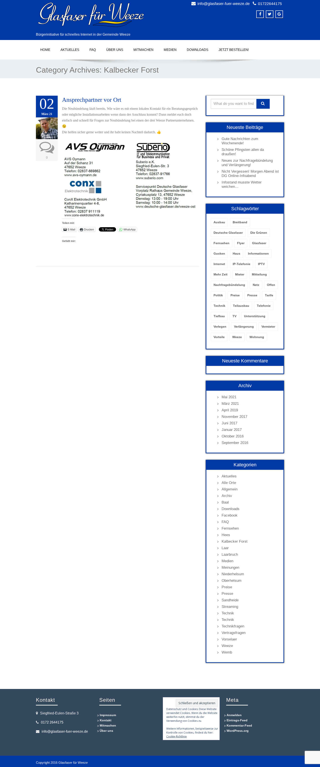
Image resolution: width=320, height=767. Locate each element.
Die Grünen (258, 232)
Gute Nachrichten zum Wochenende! (240, 141)
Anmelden (234, 715)
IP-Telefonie (241, 264)
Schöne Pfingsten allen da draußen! (243, 152)
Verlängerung (244, 326)
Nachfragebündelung (229, 285)
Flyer (240, 243)
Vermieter (268, 326)
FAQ (92, 50)
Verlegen (220, 326)
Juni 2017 (229, 423)
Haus (236, 253)
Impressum (108, 715)
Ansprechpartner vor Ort (91, 99)
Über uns (114, 50)
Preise (235, 295)
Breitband (240, 222)
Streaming (230, 607)
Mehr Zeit (220, 274)
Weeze (237, 337)
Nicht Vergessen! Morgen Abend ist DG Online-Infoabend (250, 173)
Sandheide (230, 600)
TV (234, 316)
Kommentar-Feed (239, 725)
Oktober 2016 (233, 436)
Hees (226, 535)
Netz (256, 285)
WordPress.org (238, 730)
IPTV (261, 264)
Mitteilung (259, 274)
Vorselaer (229, 639)
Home (45, 50)
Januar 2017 (232, 430)
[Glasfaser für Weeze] (96, 15)
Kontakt (105, 720)
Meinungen (230, 567)
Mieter (239, 274)
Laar (225, 548)
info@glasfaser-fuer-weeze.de (223, 4)
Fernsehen (221, 243)
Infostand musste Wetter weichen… (242, 184)
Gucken (219, 253)
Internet (219, 264)
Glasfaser (259, 243)
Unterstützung (254, 316)
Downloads (197, 50)
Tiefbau (219, 316)
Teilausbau (241, 305)
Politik (218, 295)
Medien (170, 50)
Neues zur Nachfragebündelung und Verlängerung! (247, 162)
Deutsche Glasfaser (228, 232)
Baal (225, 502)
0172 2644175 (52, 722)
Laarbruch (230, 554)
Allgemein (229, 489)
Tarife (269, 295)
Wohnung (256, 337)
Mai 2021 (229, 397)
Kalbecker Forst (235, 541)
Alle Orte (229, 483)
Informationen (258, 253)
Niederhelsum (233, 574)
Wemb (227, 652)
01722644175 (270, 4)
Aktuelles (70, 50)
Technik (219, 305)
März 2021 (230, 404)
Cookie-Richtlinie (176, 736)
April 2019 (230, 410)
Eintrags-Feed (237, 720)
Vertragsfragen (234, 633)
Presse (252, 295)
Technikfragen (233, 626)
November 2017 (234, 417)
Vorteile (219, 337)
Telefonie (264, 305)
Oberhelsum (231, 581)
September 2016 (235, 443)
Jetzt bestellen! (234, 50)
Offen (271, 285)
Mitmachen (143, 50)
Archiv (227, 496)
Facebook (229, 515)
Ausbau (219, 222)
